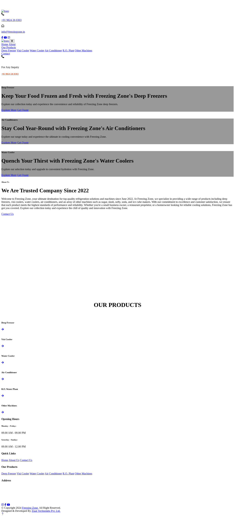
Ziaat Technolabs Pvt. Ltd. (46, 510)
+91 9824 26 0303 (11, 20)
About (12, 44)
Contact (5, 53)
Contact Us (7, 213)
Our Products (8, 47)
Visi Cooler (23, 50)
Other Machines (83, 50)
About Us (14, 460)
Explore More (9, 110)
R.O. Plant (68, 50)
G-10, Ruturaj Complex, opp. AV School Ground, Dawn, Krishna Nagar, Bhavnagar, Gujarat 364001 (58, 487)
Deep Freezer (8, 50)
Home (4, 44)
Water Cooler (37, 50)
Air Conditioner (53, 50)
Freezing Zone (30, 507)
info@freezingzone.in (13, 31)
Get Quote (23, 110)
